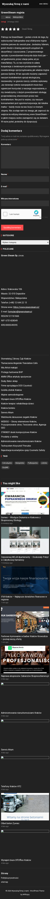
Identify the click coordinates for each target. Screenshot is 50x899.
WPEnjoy (26, 894)
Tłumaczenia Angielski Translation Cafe (19, 363)
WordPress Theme (37, 891)
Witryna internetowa (10, 199)
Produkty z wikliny (9, 436)
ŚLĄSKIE (5, 467)
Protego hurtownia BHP (12, 372)
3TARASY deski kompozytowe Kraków (19, 432)
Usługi (3, 22)
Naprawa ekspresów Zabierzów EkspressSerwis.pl (25, 676)
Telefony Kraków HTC (11, 786)
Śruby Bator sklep (9, 381)
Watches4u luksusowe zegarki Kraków (19, 417)
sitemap (4, 882)
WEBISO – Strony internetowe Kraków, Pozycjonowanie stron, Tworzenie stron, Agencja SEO (23, 424)
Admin (8, 17)
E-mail (4, 186)
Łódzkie (44, 463)
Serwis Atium (7, 412)
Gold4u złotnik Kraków (11, 390)
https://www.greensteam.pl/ (26, 307)
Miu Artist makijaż (9, 367)
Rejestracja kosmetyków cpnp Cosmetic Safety (23, 450)
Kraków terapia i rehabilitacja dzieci (17, 403)
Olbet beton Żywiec (10, 823)
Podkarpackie (33, 463)
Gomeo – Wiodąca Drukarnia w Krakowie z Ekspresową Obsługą (21, 519)
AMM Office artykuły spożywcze (16, 376)
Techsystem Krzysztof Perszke (16, 445)
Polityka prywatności (9, 878)
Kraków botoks (8, 408)
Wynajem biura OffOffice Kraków (16, 399)
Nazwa (4, 174)
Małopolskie (18, 17)
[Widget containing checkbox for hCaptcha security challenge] (25, 214)
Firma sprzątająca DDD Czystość (16, 385)
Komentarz (6, 144)
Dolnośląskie (7, 463)
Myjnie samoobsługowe (12, 394)
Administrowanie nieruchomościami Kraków (21, 441)
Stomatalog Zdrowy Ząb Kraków (16, 358)
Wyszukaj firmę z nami (15, 4)
